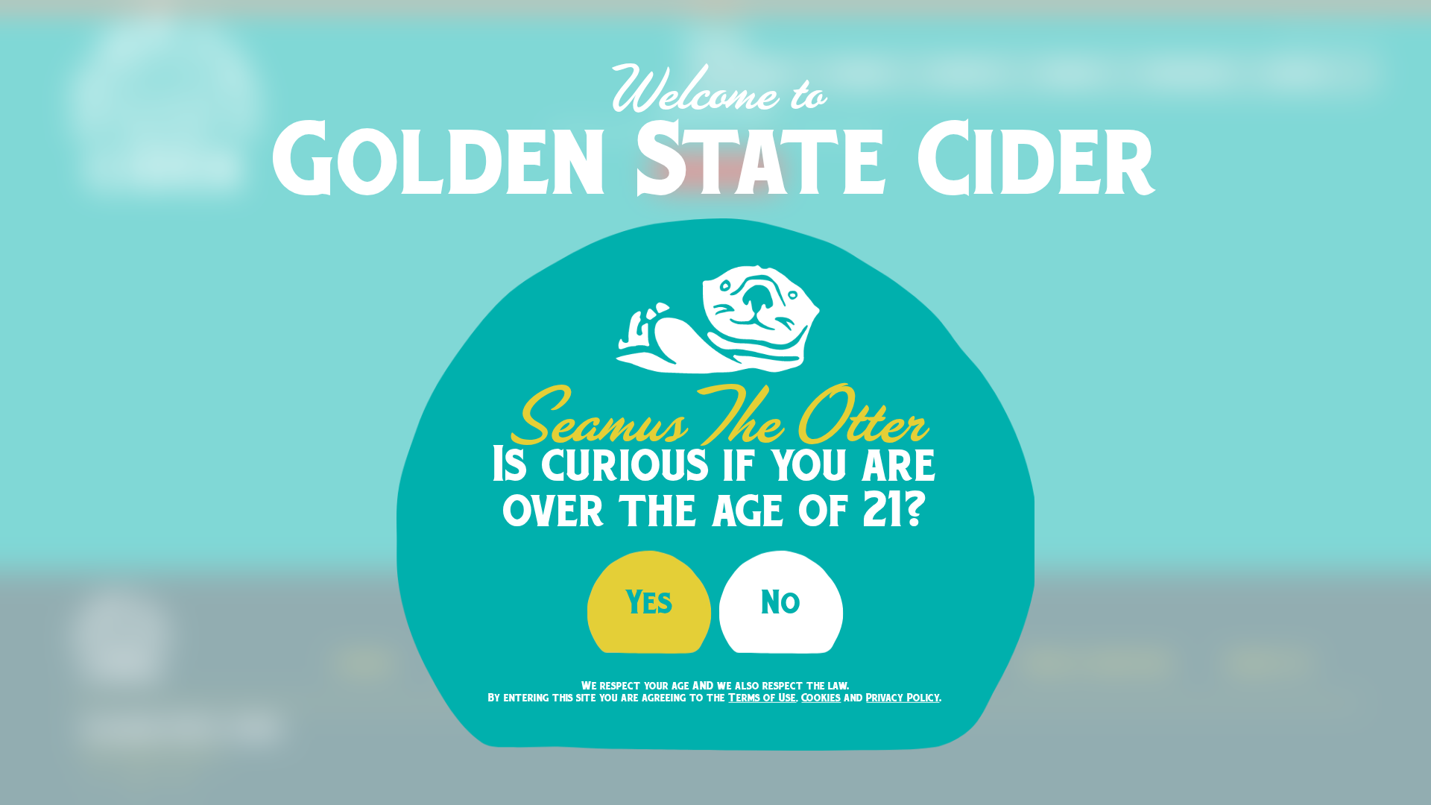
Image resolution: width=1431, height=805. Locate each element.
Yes (649, 602)
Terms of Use (762, 697)
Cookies (821, 697)
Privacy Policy (902, 697)
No (781, 602)
